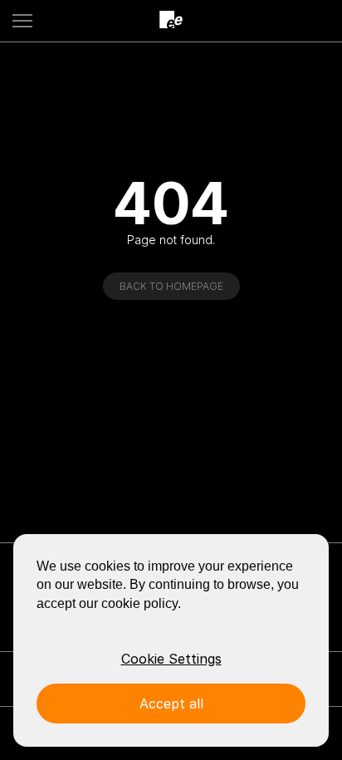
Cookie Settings (171, 658)
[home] (171, 20)
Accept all (171, 703)
